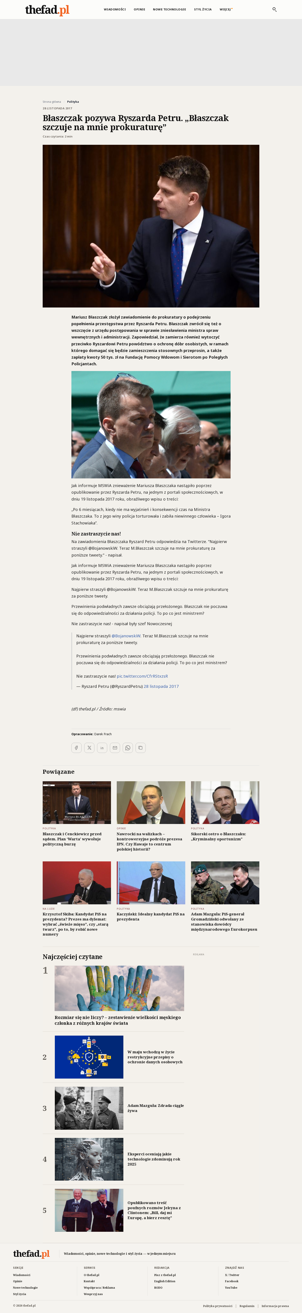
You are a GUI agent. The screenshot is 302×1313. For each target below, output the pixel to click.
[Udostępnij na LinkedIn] (102, 748)
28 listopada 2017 (161, 686)
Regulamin (247, 1306)
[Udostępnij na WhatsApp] (128, 748)
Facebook (232, 1281)
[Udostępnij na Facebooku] (76, 748)
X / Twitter (232, 1275)
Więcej (225, 9)
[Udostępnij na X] (89, 748)
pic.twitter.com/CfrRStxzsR (142, 676)
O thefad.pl (91, 1275)
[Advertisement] (151, 52)
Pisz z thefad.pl (165, 1275)
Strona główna (52, 102)
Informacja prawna (275, 1306)
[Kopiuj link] (141, 748)
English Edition (164, 1281)
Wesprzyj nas (93, 1294)
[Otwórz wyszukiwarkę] (272, 9)
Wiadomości (115, 9)
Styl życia (203, 9)
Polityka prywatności (217, 1306)
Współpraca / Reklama (99, 1288)
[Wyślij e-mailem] (115, 748)
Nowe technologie (169, 9)
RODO (158, 1288)
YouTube (231, 1288)
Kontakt (89, 1281)
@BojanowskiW (126, 635)
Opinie (139, 9)
